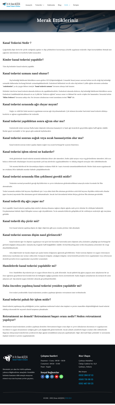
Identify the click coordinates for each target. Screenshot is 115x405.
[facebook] (42, 376)
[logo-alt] (16, 354)
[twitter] (47, 376)
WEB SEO (68, 398)
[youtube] (56, 376)
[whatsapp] (61, 376)
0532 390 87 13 (86, 375)
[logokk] (11, 3)
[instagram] (52, 376)
